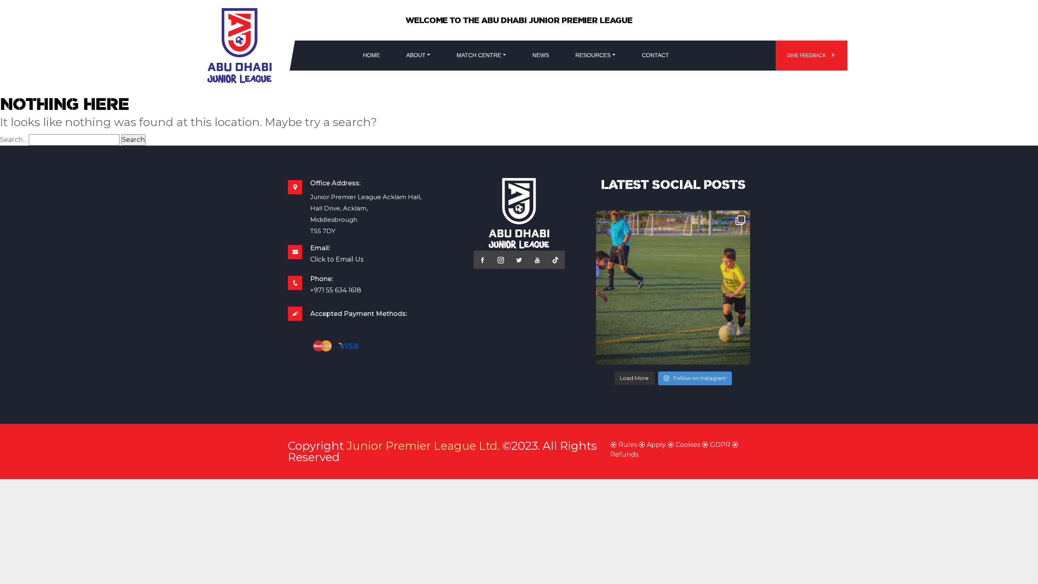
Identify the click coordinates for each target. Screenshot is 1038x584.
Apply (656, 445)
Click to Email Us (336, 259)
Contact (655, 55)
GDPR (720, 445)
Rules (628, 445)
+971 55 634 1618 (335, 290)
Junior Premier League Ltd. (423, 446)
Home (371, 55)
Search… (13, 140)
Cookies (688, 445)
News (540, 55)
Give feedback (806, 55)
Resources (593, 55)
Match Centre (479, 55)
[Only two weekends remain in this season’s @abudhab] (673, 287)
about (416, 55)
